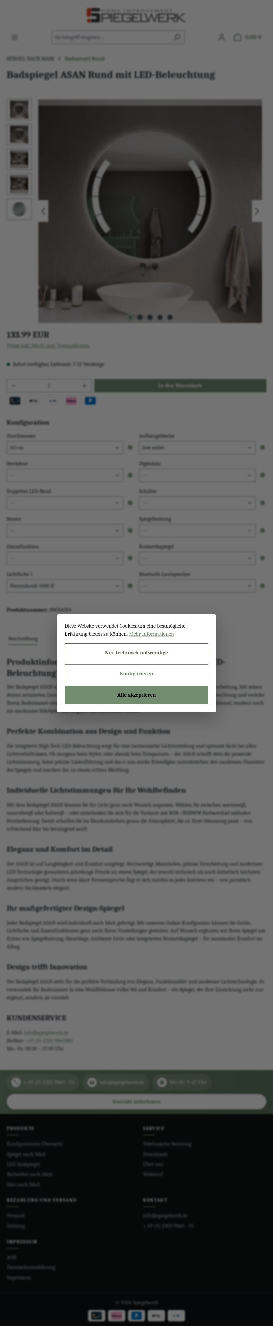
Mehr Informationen (151, 634)
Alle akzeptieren (136, 695)
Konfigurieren (136, 674)
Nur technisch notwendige (136, 653)
